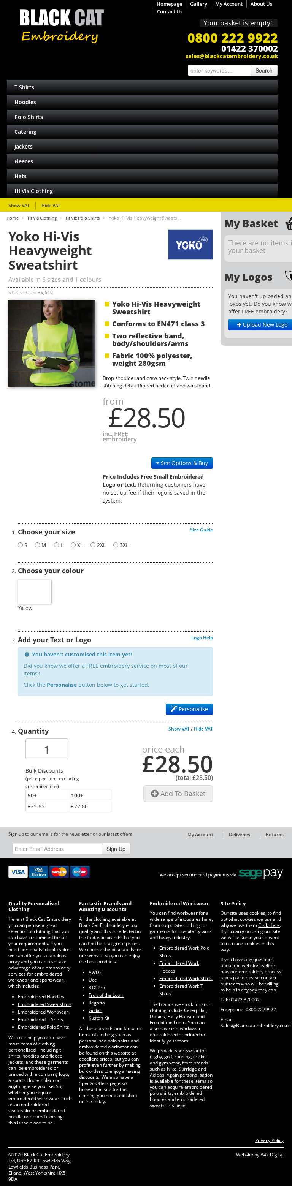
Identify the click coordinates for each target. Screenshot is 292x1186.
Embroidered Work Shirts (186, 978)
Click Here (269, 925)
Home (12, 218)
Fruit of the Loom (106, 995)
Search (264, 70)
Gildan (95, 1010)
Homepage (169, 3)
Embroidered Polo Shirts (43, 1027)
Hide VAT (50, 205)
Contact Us (169, 11)
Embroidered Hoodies (41, 996)
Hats (20, 176)
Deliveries (239, 834)
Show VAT (19, 205)
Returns (275, 834)
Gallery (198, 3)
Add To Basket (182, 793)
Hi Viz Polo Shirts (83, 218)
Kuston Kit (99, 1018)
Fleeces (23, 161)
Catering (25, 131)
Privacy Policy (269, 1140)
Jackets (23, 146)
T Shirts (24, 87)
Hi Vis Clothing (33, 191)
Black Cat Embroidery (62, 26)
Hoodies (25, 102)
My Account (229, 3)
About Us (261, 3)
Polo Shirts (28, 116)
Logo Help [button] (202, 637)
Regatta (97, 1002)
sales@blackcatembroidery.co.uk (232, 56)
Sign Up (115, 848)
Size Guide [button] (201, 530)
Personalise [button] (192, 709)
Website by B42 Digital (260, 1154)
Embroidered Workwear (43, 1012)
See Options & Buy (183, 462)
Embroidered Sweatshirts (44, 1004)
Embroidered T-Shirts (40, 1019)
